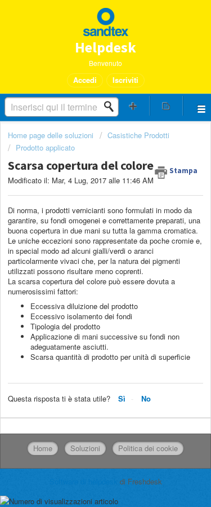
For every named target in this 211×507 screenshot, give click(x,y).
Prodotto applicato (45, 147)
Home (42, 448)
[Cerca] (112, 106)
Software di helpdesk (85, 481)
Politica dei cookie (148, 448)
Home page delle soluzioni (52, 135)
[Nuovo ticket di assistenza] (133, 106)
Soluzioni (85, 448)
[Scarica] (85, 244)
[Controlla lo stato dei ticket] (166, 106)
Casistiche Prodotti (138, 135)
